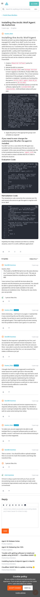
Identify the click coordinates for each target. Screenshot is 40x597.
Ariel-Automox (9, 475)
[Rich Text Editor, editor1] (20, 517)
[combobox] (20, 9)
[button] (2, 4)
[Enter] (3, 9)
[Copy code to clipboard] (36, 95)
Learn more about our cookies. (22, 583)
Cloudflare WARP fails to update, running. (17, 567)
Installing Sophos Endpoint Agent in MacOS (18, 561)
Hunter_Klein (9, 34)
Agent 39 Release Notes (11, 541)
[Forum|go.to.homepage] (6, 3)
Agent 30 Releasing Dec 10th (12, 547)
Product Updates (7, 544)
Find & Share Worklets (10, 15)
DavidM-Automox (10, 265)
